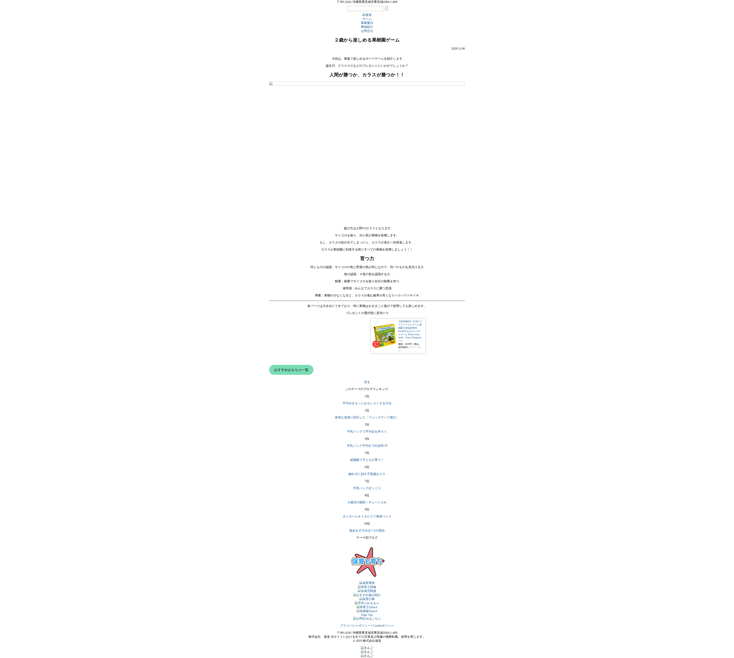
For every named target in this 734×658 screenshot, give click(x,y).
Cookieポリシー (383, 625)
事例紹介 (367, 26)
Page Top (367, 615)
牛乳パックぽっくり (367, 488)
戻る (367, 382)
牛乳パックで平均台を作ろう (367, 431)
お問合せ (367, 31)
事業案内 (367, 22)
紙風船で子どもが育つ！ (367, 459)
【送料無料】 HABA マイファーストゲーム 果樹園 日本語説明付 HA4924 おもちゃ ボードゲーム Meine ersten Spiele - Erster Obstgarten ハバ (410, 331)
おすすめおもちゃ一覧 (291, 370)
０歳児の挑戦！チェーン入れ (367, 502)
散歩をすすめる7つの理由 (367, 530)
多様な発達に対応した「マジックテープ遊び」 (367, 417)
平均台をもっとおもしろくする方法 (367, 403)
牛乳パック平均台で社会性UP (367, 445)
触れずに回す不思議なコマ (367, 474)
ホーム (367, 18)
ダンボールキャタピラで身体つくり (367, 516)
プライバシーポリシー (355, 625)
